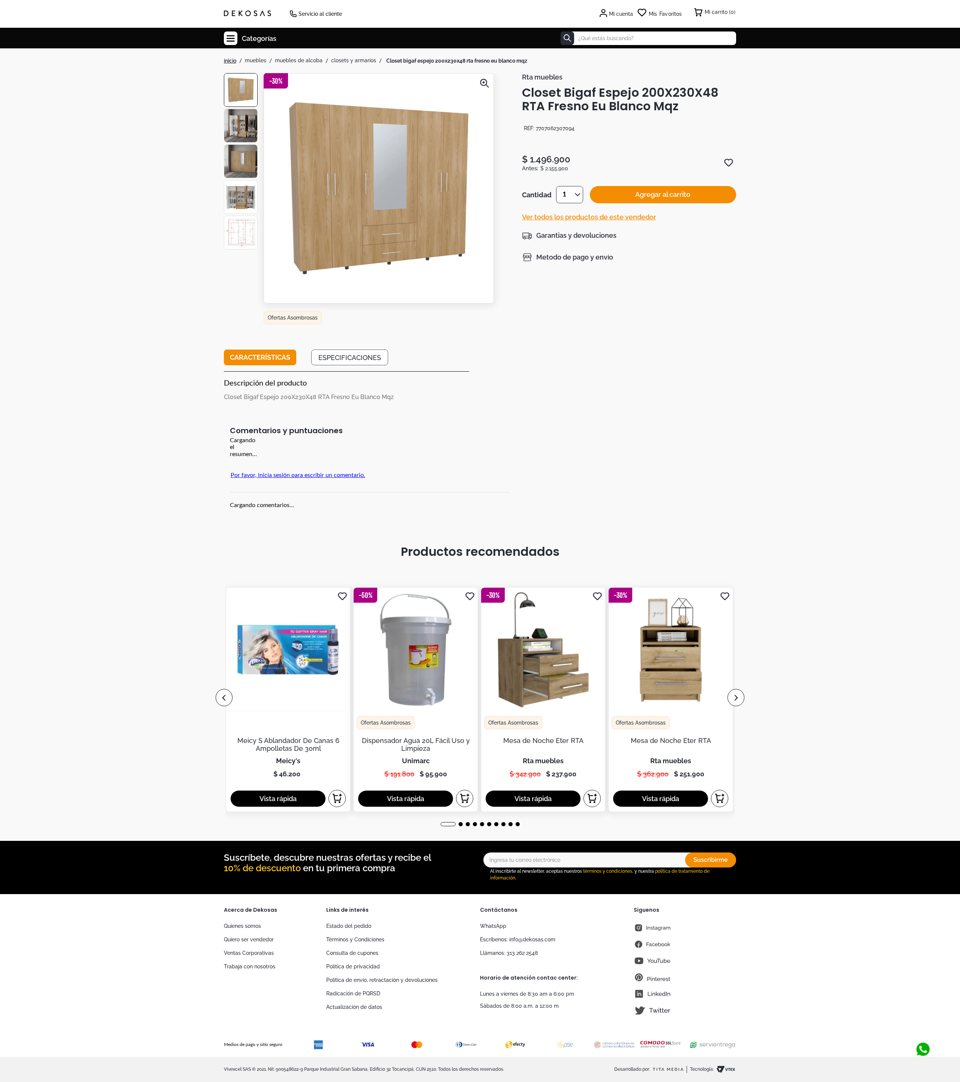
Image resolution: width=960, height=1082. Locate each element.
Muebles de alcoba (298, 60)
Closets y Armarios (353, 60)
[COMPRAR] (337, 798)
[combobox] (648, 38)
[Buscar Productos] (567, 38)
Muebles (255, 60)
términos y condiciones (607, 871)
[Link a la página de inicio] (230, 61)
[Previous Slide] (224, 697)
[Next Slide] (736, 697)
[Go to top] (920, 1035)
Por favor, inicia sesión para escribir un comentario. (298, 475)
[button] (379, 189)
